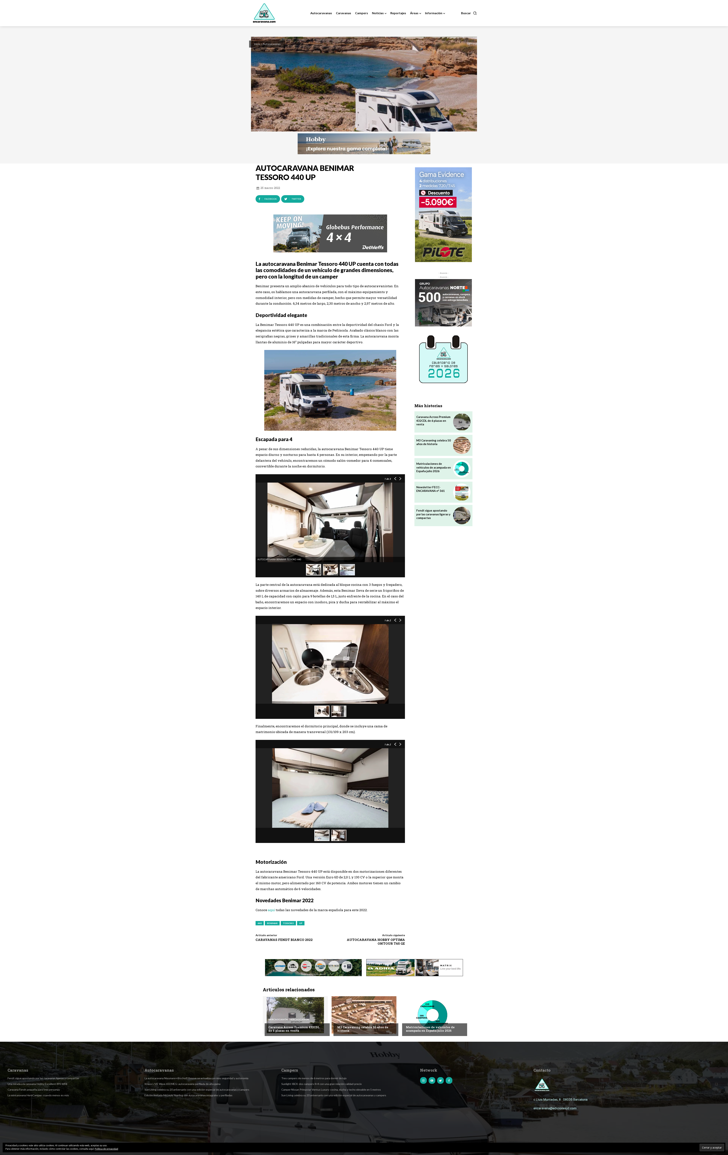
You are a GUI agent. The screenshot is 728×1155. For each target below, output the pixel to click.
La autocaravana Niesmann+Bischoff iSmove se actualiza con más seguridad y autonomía (196, 1078)
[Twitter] (440, 1080)
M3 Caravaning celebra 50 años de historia (433, 442)
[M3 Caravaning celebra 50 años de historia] (461, 445)
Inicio (257, 43)
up (300, 923)
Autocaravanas (272, 43)
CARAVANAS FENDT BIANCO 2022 (284, 939)
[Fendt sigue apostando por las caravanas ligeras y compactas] (461, 515)
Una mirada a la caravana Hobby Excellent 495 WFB (37, 1083)
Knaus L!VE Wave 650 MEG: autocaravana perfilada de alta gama (182, 1083)
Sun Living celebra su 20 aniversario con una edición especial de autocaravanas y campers (196, 1089)
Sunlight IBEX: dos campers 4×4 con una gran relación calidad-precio (321, 1083)
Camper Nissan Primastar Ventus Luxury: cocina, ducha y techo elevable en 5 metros (331, 1089)
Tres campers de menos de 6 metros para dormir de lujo (314, 1078)
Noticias (343, 1019)
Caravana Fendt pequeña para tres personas (34, 1089)
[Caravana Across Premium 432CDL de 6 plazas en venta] (461, 421)
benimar (272, 923)
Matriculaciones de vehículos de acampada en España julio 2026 (433, 467)
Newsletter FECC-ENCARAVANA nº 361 (430, 489)
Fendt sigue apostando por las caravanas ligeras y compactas (433, 514)
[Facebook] (449, 1080)
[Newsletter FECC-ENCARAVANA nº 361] (461, 492)
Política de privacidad (106, 1148)
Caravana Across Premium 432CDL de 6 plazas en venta (433, 420)
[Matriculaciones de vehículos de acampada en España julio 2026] (461, 468)
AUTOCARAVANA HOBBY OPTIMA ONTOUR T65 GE (376, 941)
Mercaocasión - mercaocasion (288, 1019)
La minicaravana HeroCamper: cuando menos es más (38, 1095)
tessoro (288, 923)
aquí (271, 910)
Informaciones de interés (422, 1019)
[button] (469, 13)
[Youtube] (432, 1080)
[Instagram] (423, 1080)
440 (260, 923)
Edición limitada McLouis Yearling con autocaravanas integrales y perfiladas (188, 1095)
